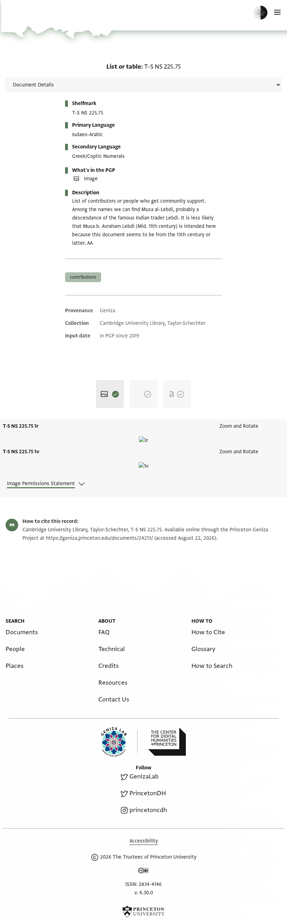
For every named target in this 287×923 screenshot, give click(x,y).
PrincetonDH (148, 793)
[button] (28, 19)
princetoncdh (148, 810)
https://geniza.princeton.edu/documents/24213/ (99, 538)
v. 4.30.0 (143, 892)
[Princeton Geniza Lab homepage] (119, 742)
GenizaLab (144, 776)
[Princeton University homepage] (143, 911)
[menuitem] (22, 632)
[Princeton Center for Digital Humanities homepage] (167, 742)
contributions (83, 277)
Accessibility (144, 841)
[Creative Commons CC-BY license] (143, 872)
